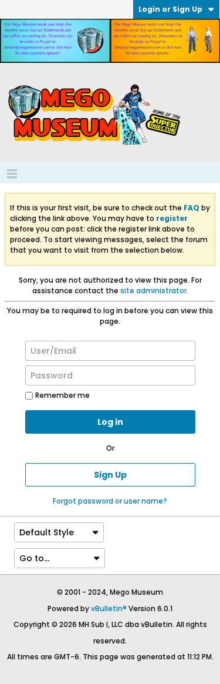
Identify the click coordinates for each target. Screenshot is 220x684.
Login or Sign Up (170, 9)
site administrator (153, 291)
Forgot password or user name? (110, 501)
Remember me (62, 395)
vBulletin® (109, 608)
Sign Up (110, 475)
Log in (110, 422)
